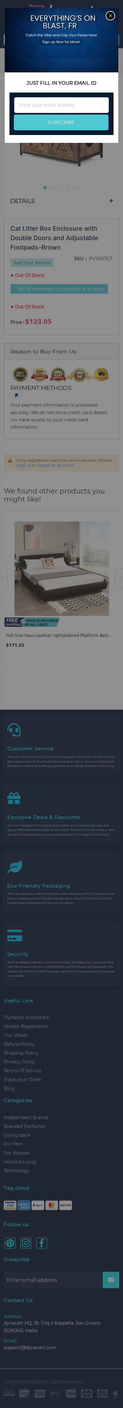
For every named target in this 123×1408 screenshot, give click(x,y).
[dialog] (61, 704)
